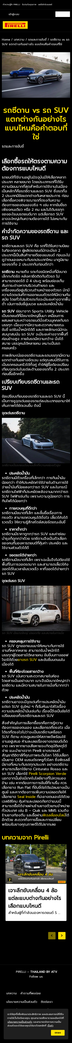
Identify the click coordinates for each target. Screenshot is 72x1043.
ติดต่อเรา (47, 1002)
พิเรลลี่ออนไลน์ (54, 815)
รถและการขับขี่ (37, 39)
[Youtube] (48, 984)
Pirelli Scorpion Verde (47, 773)
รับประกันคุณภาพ (29, 4)
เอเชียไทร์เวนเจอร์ (45, 4)
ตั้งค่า (50, 1025)
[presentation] (52, 936)
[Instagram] (38, 984)
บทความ (19, 39)
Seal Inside (26, 796)
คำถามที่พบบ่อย (30, 993)
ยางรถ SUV (27, 659)
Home (6, 39)
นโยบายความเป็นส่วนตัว (21, 1002)
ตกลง (58, 1032)
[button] (66, 26)
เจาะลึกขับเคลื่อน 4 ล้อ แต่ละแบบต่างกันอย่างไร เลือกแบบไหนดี (34, 898)
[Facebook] (28, 984)
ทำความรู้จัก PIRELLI (11, 4)
